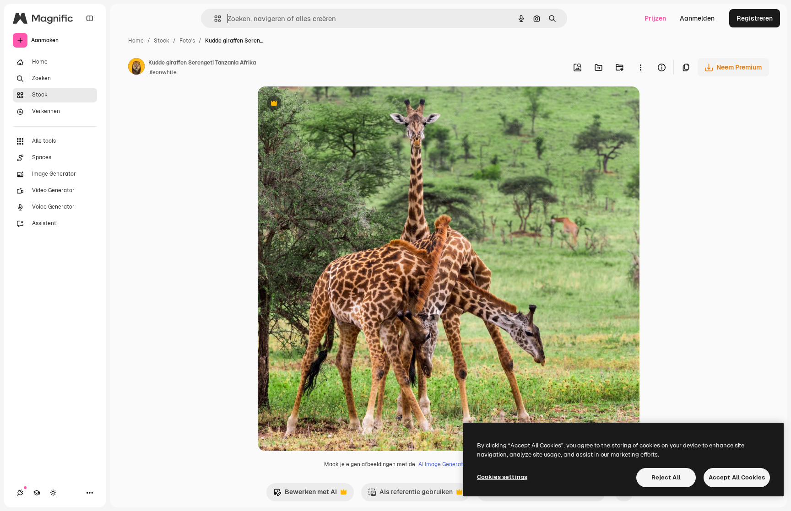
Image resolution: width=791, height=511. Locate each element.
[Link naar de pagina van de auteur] (136, 67)
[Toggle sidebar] (89, 18)
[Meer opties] (640, 67)
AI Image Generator (443, 464)
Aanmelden (697, 18)
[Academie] (36, 492)
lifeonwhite (162, 72)
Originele (317, 104)
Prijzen (655, 18)
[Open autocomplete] (214, 18)
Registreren (755, 18)
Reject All (666, 477)
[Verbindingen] (20, 492)
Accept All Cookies (737, 477)
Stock (161, 40)
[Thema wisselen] (53, 492)
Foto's (187, 40)
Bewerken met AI (305, 494)
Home (136, 40)
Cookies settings (502, 477)
